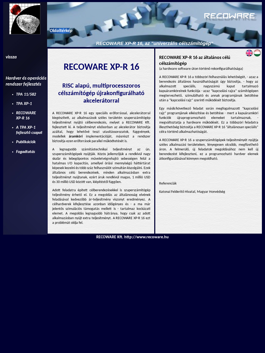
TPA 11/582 (26, 95)
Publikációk (26, 142)
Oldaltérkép (61, 30)
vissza (11, 57)
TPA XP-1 (24, 104)
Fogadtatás (25, 152)
